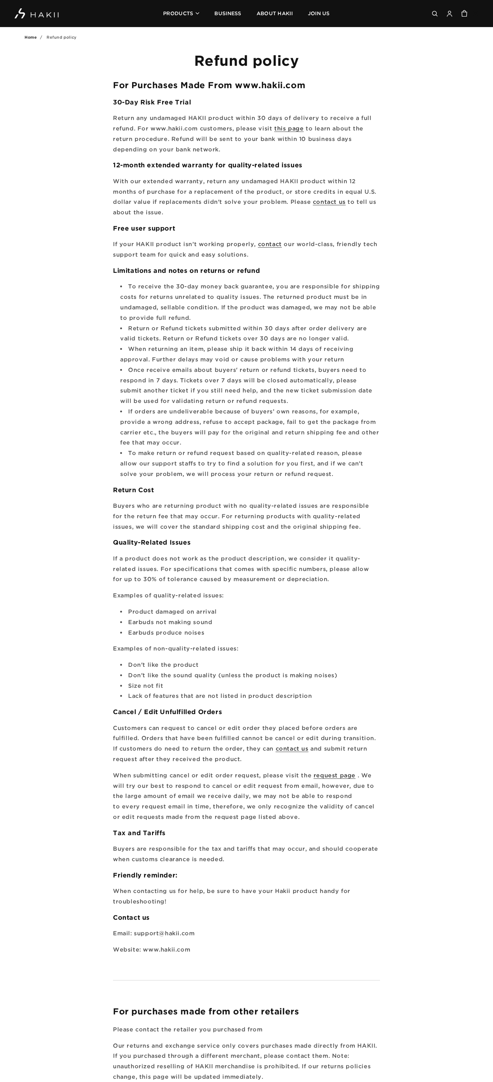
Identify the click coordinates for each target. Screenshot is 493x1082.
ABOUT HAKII (275, 13)
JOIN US (319, 13)
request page (334, 775)
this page (289, 128)
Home (31, 37)
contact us (329, 201)
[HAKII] (37, 13)
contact (270, 244)
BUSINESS (227, 13)
